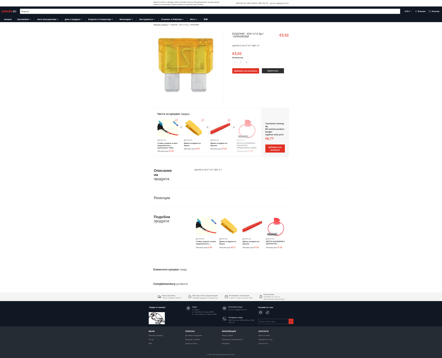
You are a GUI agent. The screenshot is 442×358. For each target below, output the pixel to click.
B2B (150, 343)
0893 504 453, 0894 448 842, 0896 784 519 (252, 3)
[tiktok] (267, 312)
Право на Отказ (191, 343)
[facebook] (260, 312)
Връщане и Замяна (192, 339)
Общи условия (227, 335)
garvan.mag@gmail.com (279, 3)
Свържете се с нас (266, 339)
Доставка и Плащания (193, 335)
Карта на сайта (264, 335)
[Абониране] (291, 321)
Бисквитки (225, 343)
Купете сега (273, 70)
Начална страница (156, 335)
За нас (151, 339)
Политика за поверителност (232, 339)
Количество (237, 57)
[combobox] (210, 11)
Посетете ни (263, 343)
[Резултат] (397, 11)
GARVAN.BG (215, 354)
